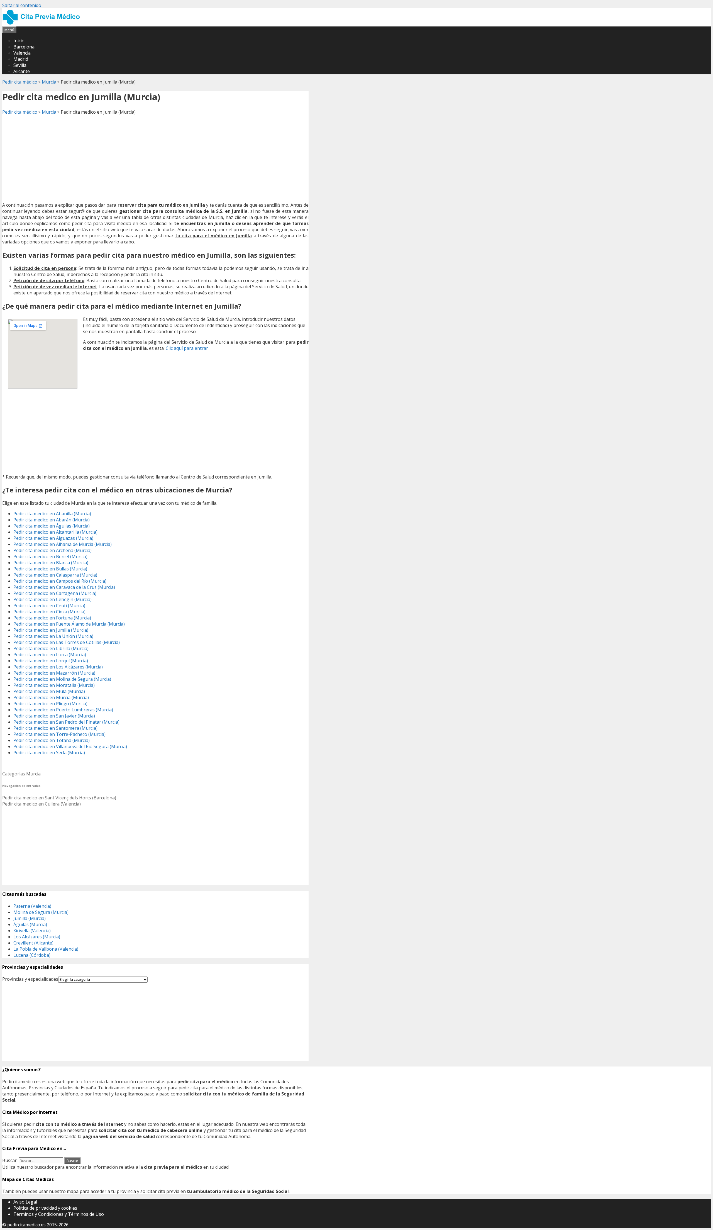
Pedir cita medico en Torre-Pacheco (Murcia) (59, 734)
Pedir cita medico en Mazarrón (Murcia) (54, 673)
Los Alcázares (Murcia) (36, 937)
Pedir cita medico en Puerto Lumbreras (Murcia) (63, 710)
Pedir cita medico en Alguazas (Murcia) (53, 538)
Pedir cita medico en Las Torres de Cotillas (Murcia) (66, 642)
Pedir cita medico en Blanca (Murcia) (50, 563)
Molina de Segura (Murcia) (41, 912)
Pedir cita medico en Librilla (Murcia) (51, 648)
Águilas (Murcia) (30, 924)
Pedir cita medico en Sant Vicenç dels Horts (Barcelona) (59, 798)
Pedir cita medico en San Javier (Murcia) (54, 716)
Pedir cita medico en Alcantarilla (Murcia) (55, 532)
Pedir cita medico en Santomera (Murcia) (55, 728)
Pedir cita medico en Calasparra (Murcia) (55, 575)
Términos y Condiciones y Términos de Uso (58, 1214)
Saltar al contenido (21, 5)
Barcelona (24, 47)
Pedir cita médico (19, 82)
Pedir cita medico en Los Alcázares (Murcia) (58, 667)
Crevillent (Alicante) (33, 943)
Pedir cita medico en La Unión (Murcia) (53, 636)
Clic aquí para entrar (187, 348)
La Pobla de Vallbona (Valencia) (45, 949)
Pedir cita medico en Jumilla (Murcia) (50, 630)
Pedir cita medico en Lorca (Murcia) (49, 654)
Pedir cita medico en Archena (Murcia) (52, 550)
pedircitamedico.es (26, 1225)
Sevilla (19, 65)
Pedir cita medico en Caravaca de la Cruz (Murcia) (64, 587)
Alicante (21, 71)
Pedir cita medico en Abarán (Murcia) (51, 520)
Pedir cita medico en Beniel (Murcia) (50, 556)
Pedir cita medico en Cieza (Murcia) (49, 612)
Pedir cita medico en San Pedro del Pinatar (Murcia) (66, 722)
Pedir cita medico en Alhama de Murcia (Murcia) (62, 544)
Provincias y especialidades (30, 979)
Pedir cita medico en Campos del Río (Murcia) (59, 581)
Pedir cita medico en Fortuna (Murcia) (52, 618)
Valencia (22, 53)
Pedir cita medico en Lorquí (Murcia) (50, 661)
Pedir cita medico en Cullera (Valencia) (41, 804)
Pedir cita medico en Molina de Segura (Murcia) (62, 679)
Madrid (20, 59)
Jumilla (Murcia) (29, 918)
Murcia (49, 82)
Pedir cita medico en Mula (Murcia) (49, 691)
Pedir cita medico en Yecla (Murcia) (49, 753)
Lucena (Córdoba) (31, 955)
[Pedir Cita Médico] (43, 23)
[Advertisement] (155, 158)
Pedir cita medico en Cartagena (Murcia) (54, 593)
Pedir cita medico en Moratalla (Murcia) (54, 685)
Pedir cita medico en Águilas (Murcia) (51, 526)
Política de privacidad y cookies (45, 1208)
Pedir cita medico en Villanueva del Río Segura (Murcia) (70, 746)
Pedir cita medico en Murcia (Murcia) (51, 697)
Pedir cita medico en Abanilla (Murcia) (52, 514)
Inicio (19, 41)
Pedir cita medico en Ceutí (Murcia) (49, 605)
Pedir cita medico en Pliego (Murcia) (50, 704)
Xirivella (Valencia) (32, 931)
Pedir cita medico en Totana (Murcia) (51, 740)
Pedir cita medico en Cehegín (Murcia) (52, 599)
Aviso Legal (25, 1202)
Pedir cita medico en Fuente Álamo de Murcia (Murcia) (69, 624)
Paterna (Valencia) (32, 906)
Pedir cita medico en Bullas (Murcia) (50, 569)
